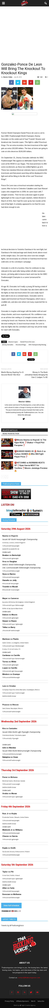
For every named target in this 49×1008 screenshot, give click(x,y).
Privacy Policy (9, 1001)
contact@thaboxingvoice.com (29, 978)
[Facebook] (11, 992)
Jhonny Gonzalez (7, 345)
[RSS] (24, 992)
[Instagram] (18, 992)
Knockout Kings (21, 345)
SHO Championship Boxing (37, 345)
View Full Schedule (11, 905)
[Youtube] (37, 992)
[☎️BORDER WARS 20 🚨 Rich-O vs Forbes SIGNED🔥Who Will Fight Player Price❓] (7, 454)
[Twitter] (25, 419)
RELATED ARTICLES (10, 430)
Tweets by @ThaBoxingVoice (12, 925)
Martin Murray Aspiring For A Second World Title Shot (12, 373)
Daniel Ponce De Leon (27, 342)
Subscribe (41, 1001)
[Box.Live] (11, 911)
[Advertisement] (24, 36)
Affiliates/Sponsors (22, 1001)
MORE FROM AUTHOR (11, 434)
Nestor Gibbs (7, 77)
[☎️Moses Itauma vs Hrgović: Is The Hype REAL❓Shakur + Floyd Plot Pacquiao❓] (7, 442)
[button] (45, 3)
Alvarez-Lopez (13, 342)
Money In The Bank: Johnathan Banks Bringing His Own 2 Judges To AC (36, 374)
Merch (33, 1001)
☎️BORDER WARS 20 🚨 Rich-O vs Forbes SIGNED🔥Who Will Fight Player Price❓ (30, 454)
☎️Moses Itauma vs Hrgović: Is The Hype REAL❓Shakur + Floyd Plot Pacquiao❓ (30, 442)
